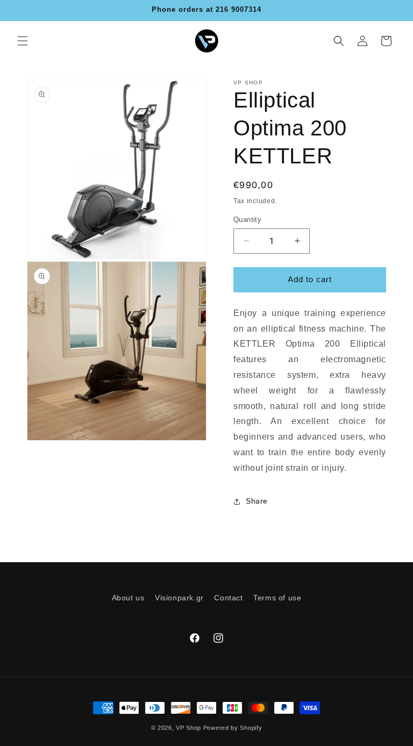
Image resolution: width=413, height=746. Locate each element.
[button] (22, 41)
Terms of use (277, 597)
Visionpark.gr (179, 597)
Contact (228, 597)
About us (128, 597)
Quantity (247, 220)
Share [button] (257, 501)
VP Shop (188, 728)
